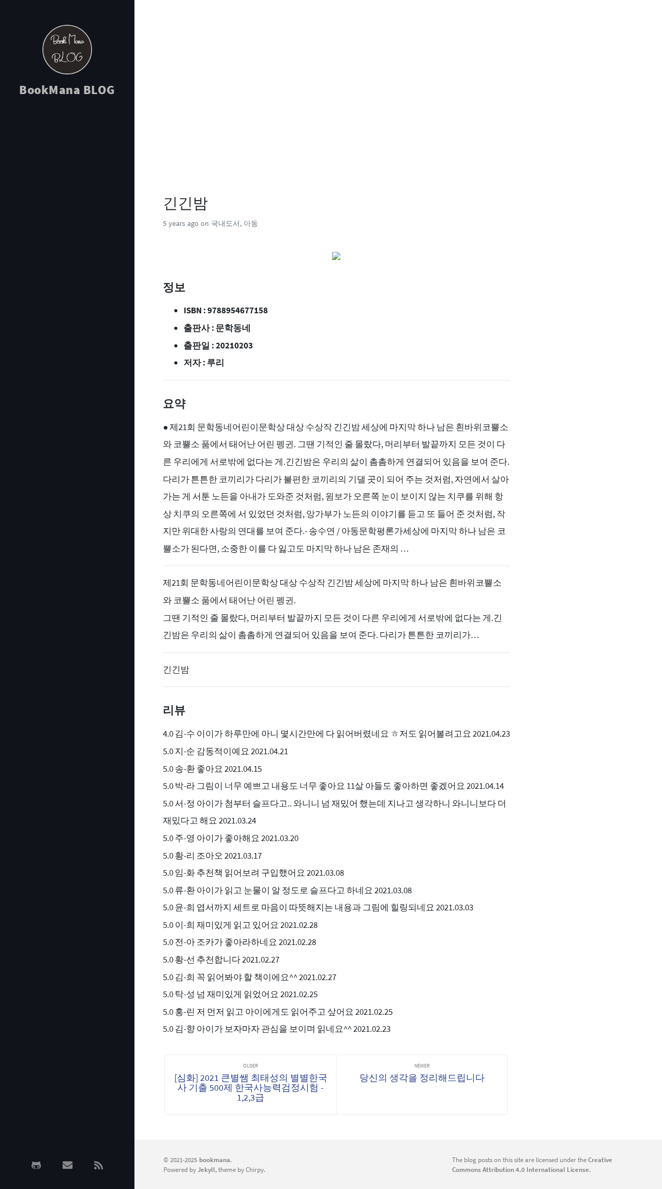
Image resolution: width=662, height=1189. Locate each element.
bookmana (214, 1159)
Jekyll (206, 1169)
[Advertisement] (67, 270)
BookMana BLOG (67, 90)
